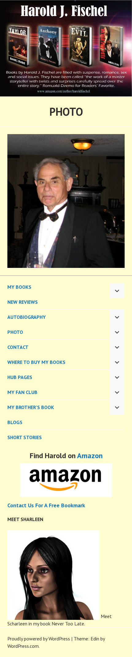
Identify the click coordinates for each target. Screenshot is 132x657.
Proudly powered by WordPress (38, 639)
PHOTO (15, 332)
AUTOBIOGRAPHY (26, 317)
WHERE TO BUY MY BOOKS (36, 362)
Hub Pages (19, 377)
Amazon (90, 455)
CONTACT (18, 347)
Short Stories (24, 437)
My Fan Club (22, 392)
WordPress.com (23, 646)
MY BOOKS (19, 287)
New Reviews (22, 302)
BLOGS (14, 422)
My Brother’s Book (30, 407)
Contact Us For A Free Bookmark (46, 505)
